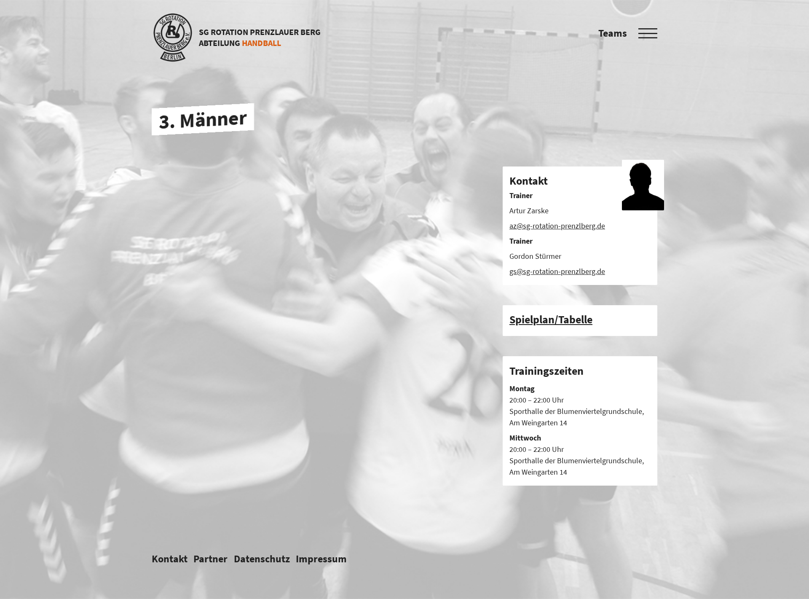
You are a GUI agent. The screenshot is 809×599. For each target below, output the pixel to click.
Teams (612, 33)
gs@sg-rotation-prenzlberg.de (557, 271)
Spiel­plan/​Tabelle (550, 319)
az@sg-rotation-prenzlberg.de (557, 226)
